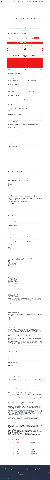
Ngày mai (41, 69)
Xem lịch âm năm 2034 (34, 455)
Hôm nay (25, 69)
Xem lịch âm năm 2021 (16, 451)
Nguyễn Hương (19, 20)
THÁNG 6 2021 (25, 45)
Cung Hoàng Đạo (34, 1)
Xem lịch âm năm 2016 (16, 442)
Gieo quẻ (17, 1)
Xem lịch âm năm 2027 (34, 442)
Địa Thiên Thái (22, 471)
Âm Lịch (13, 1)
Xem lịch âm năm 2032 (34, 451)
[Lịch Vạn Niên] (5, 1)
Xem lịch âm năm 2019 (16, 447)
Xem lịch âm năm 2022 (16, 453)
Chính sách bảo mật (36, 469)
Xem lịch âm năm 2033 (34, 453)
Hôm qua (9, 69)
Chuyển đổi (36, 38)
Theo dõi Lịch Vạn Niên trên (23, 21)
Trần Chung (33, 20)
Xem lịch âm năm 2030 (34, 447)
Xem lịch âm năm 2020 (16, 449)
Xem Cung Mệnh (41, 1)
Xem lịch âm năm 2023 (16, 455)
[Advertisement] (24, 10)
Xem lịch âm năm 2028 (34, 444)
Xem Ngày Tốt (28, 1)
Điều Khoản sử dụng (37, 468)
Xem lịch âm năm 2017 (16, 444)
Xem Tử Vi (21, 1)
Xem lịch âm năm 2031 (34, 449)
